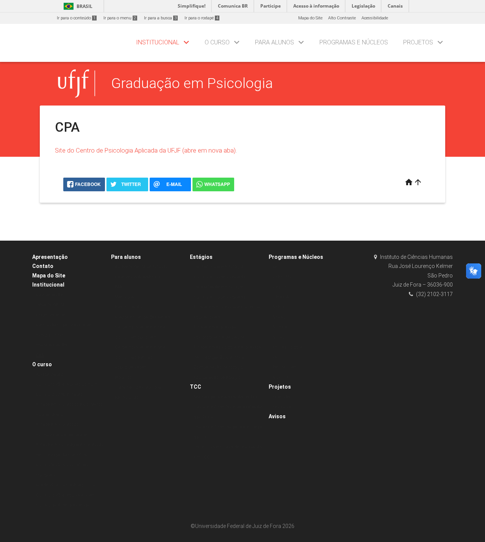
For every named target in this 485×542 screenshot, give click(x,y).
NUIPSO (280, 337)
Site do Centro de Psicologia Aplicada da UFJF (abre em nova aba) (145, 150)
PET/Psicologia (287, 347)
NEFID (278, 306)
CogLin (279, 286)
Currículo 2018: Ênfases (59, 394)
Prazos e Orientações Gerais (143, 317)
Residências (284, 367)
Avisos (277, 416)
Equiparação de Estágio (217, 377)
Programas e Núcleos (353, 42)
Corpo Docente (50, 314)
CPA (40, 355)
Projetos (418, 42)
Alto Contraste (342, 18)
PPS (276, 357)
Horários (123, 377)
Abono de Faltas (130, 367)
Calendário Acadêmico (137, 276)
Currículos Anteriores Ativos (63, 505)
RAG (119, 286)
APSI (277, 266)
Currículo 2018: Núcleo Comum (67, 384)
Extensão (281, 396)
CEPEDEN (281, 276)
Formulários (127, 397)
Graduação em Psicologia (192, 83)
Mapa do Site (310, 18)
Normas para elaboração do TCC (226, 396)
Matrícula (124, 297)
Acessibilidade (374, 18)
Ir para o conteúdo (76, 18)
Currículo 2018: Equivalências (65, 495)
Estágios (201, 257)
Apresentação (50, 257)
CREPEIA (280, 297)
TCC (195, 387)
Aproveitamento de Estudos (141, 266)
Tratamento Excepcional (139, 387)
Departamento (50, 304)
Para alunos (274, 42)
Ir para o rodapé (201, 18)
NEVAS (279, 317)
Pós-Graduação (51, 344)
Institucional (157, 42)
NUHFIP (280, 327)
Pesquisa (281, 406)
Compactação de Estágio (218, 367)
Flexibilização (128, 306)
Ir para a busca (160, 18)
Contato (42, 266)
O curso (217, 42)
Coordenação (49, 294)
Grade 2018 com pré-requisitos (66, 484)
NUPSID (280, 377)
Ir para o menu (119, 18)
